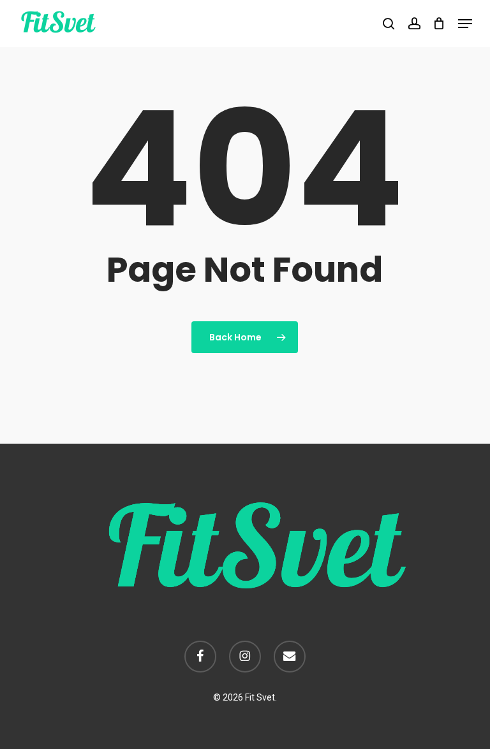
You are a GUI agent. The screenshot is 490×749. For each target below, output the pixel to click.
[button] (465, 23)
